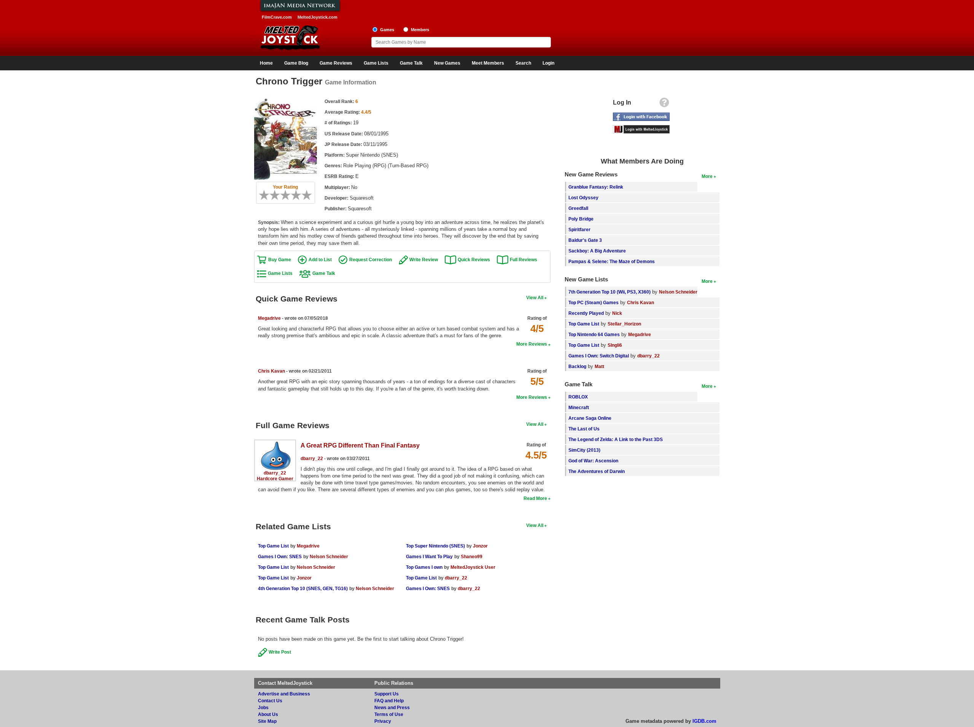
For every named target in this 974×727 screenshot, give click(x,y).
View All (534, 297)
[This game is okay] (288, 195)
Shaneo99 (471, 556)
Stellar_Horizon (624, 323)
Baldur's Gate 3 (585, 240)
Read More (535, 498)
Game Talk (411, 63)
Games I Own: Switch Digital (598, 355)
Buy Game (279, 259)
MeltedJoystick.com (317, 17)
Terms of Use (388, 714)
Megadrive (269, 318)
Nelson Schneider (329, 556)
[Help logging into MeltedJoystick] (664, 104)
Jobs (263, 707)
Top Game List (273, 545)
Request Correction (370, 259)
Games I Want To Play (429, 556)
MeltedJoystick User (472, 567)
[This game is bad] (272, 195)
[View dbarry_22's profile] (275, 444)
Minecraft (578, 407)
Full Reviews (523, 259)
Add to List (320, 259)
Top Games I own (424, 567)
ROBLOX (578, 396)
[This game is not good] (277, 195)
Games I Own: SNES (280, 556)
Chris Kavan (271, 370)
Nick (617, 313)
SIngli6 (615, 345)
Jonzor (304, 577)
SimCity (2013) (584, 450)
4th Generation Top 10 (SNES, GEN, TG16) (303, 588)
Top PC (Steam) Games (593, 302)
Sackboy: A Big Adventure (597, 250)
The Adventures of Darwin (596, 471)
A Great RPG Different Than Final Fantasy (360, 445)
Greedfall (578, 208)
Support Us (386, 693)
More (707, 176)
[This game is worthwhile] (293, 195)
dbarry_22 (275, 472)
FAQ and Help (389, 700)
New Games (447, 63)
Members (420, 29)
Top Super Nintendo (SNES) (435, 545)
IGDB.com (704, 721)
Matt (599, 366)
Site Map (267, 721)
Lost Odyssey (583, 197)
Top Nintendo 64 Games (594, 334)
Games (387, 29)
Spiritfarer (579, 229)
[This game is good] (298, 195)
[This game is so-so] (282, 195)
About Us (268, 714)
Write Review (423, 259)
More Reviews (531, 343)
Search (523, 63)
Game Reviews (336, 63)
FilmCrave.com (277, 17)
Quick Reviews (474, 259)
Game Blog (296, 63)
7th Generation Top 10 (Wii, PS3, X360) (609, 291)
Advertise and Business (284, 693)
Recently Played (586, 313)
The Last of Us (584, 428)
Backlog (577, 366)
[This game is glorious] (309, 195)
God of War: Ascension (593, 460)
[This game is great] (304, 195)
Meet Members (488, 63)
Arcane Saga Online (589, 418)
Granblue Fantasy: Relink (595, 186)
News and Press (392, 707)
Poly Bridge (581, 218)
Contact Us (270, 700)
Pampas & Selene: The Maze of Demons (611, 261)
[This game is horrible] (266, 195)
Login (548, 63)
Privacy (382, 721)
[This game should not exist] (261, 195)
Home (266, 63)
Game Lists (376, 63)
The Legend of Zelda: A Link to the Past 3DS (615, 439)
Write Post (280, 651)
